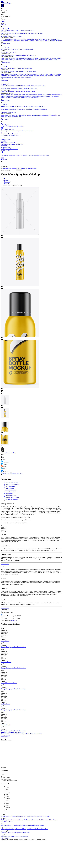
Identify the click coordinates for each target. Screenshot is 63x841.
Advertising (23, 30)
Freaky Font (4, 74)
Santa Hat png (19, 115)
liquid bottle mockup (10, 495)
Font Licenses (4, 80)
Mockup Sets (10, 33)
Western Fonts (27, 77)
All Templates (4, 84)
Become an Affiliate (17, 473)
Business (27, 106)
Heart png (3, 115)
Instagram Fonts (53, 74)
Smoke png (4, 116)
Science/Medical (21, 109)
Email (36, 85)
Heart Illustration (43, 59)
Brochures (3, 85)
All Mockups (4, 28)
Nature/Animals (9, 109)
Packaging (8, 30)
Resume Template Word (47, 96)
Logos (43, 85)
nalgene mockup (9, 488)
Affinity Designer (31, 55)
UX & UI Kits (33, 88)
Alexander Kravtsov (6, 452)
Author (13, 452)
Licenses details (5, 564)
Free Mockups (39, 33)
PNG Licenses (4, 119)
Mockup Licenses (5, 43)
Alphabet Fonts (29, 75)
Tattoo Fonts (45, 74)
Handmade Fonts (23, 71)
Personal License (5, 641)
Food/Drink (33, 106)
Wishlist (29, 816)
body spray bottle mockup (12, 484)
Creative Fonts (32, 71)
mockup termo (9, 493)
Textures (20, 49)
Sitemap (42, 825)
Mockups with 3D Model (20, 33)
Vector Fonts (15, 71)
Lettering (9, 71)
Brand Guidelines (32, 825)
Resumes (20, 88)
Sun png (18, 116)
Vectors (5, 49)
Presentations (14, 88)
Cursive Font (16, 74)
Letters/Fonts (12, 112)
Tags (38, 825)
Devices (18, 30)
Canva (16, 91)
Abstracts (8, 106)
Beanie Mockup (40, 40)
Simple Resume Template (49, 94)
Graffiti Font (6, 75)
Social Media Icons (13, 58)
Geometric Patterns (48, 58)
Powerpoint (11, 91)
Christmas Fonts (43, 75)
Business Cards (10, 85)
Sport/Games (29, 109)
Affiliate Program (15, 832)
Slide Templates (14, 94)
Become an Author (6, 832)
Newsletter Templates (25, 96)
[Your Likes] (1, 159)
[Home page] (5, 178)
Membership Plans (6, 820)
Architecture (43, 109)
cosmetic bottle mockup (11, 482)
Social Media (26, 88)
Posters (8, 88)
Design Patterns (39, 58)
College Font (7, 77)
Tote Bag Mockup (49, 40)
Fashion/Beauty (21, 106)
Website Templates (36, 96)
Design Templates (19, 816)
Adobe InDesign (22, 91)
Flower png (46, 115)
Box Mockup (32, 40)
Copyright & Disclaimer (7, 821)
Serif (2, 68)
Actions (3, 52)
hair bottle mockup (10, 492)
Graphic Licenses (5, 62)
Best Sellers (4, 33)
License (3, 21)
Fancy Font (23, 74)
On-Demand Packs (29, 820)
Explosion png (39, 115)
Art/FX (7, 112)
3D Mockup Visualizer (6, 36)
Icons (24, 49)
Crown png (32, 115)
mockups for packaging (11, 499)
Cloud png (26, 115)
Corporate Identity (29, 85)
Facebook (3, 836)
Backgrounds (29, 49)
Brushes (7, 52)
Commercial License (6, 662)
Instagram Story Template (12, 96)
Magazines (3, 88)
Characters (13, 106)
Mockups (3, 647)
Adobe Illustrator (14, 55)
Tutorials (15, 825)
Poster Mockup (38, 39)
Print (33, 30)
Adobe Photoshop (5, 55)
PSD (2, 49)
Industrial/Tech (40, 106)
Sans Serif (6, 68)
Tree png (13, 116)
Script (15, 68)
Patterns (16, 49)
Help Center (4, 825)
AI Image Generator (16, 829)
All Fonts (3, 66)
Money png (57, 115)
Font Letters (14, 77)
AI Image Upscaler (6, 829)
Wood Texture (17, 59)
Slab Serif (11, 68)
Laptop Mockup (24, 40)
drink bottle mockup (10, 486)
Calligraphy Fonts (14, 75)
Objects (3, 112)
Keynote (33, 91)
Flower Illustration (26, 59)
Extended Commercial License (9, 683)
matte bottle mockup (10, 490)
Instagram (18, 836)
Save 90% (3, 24)
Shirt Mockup (8, 40)
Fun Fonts (36, 75)
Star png (8, 115)
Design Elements (9, 59)
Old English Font (31, 74)
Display (30, 68)
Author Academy (22, 825)
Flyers (39, 85)
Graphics (8, 816)
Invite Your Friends (25, 832)
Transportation (36, 109)
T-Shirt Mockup (5, 39)
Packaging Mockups (11, 647)
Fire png (13, 115)
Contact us (14, 620)
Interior (2, 109)
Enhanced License (5, 725)
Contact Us (10, 825)
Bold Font (22, 75)
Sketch (24, 55)
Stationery (29, 30)
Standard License (5, 704)
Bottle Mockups (21, 647)
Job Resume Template (11, 97)
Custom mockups (17, 36)
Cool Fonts (10, 74)
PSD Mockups (58, 40)
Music (14, 109)
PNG (25, 816)
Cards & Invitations (20, 85)
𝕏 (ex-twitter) (24, 836)
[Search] (17, 170)
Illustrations (11, 49)
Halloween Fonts (52, 75)
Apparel (3, 30)
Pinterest (13, 836)
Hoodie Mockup (13, 39)
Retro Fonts (20, 77)
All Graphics (4, 47)
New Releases (31, 33)
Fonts (12, 816)
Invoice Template (5, 94)
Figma (21, 55)
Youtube (8, 836)
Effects (2, 59)
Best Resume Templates (24, 94)
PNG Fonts (4, 71)
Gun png (51, 115)
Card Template (21, 97)
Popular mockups (44, 816)
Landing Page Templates (31, 97)
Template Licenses (5, 100)
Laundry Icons (4, 58)
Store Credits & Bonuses (17, 820)
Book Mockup (30, 39)
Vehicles (13, 30)
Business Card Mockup (49, 39)
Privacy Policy (49, 820)
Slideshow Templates (36, 94)
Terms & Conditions (39, 820)
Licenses (55, 820)
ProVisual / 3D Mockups (41, 829)
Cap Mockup (16, 40)
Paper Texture (57, 58)
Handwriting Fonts (23, 68)
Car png (9, 116)
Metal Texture (34, 59)
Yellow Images (4, 838)
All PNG (3, 104)
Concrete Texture (52, 59)
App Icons (21, 58)
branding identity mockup (12, 497)
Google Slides (4, 91)
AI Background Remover (28, 829)
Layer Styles (13, 52)
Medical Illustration (29, 58)
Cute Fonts (39, 74)
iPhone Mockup (22, 39)
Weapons (3, 106)
